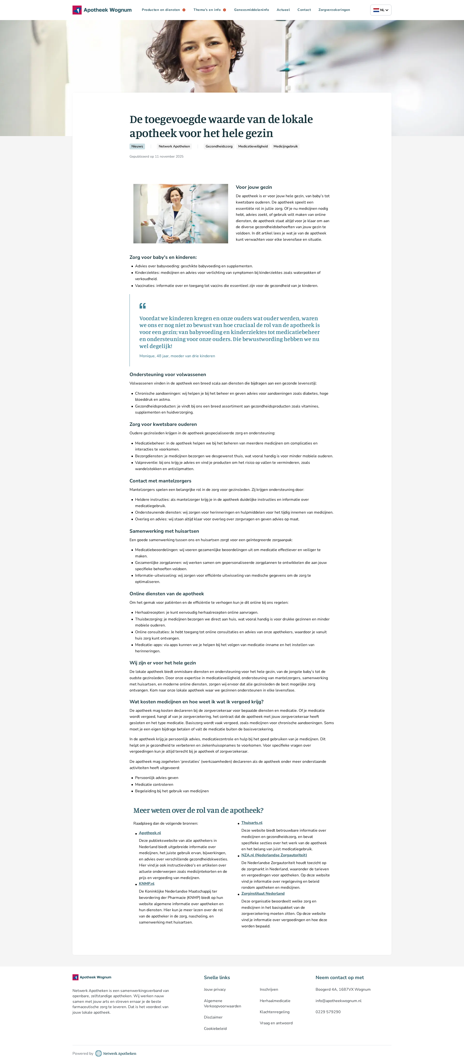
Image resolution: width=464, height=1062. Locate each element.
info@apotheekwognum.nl (339, 1001)
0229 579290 (328, 1012)
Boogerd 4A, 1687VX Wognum (343, 989)
